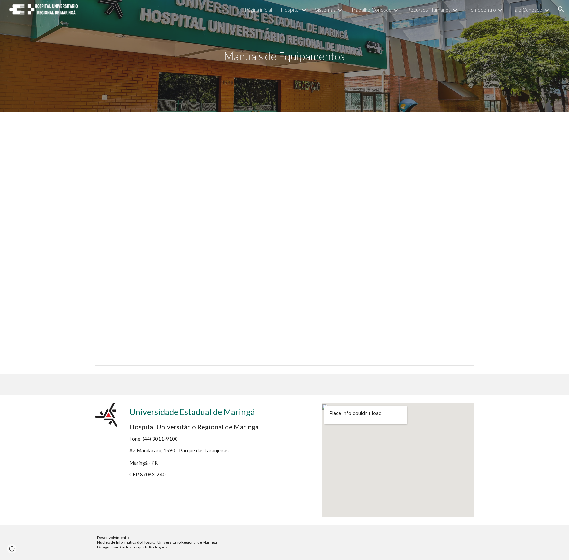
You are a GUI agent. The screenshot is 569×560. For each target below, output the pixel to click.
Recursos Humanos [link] (429, 9)
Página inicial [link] (258, 9)
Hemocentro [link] (481, 9)
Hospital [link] (290, 9)
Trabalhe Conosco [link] (371, 9)
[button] (561, 9)
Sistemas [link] (325, 9)
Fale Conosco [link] (526, 9)
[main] (284, 56)
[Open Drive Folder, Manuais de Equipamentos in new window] (462, 128)
